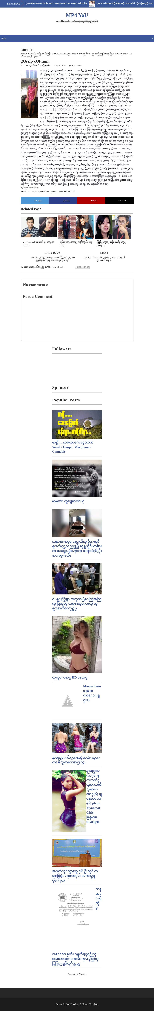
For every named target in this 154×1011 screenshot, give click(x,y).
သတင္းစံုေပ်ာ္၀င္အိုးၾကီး (37, 65)
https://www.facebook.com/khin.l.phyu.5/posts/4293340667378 (47, 192)
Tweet (38, 201)
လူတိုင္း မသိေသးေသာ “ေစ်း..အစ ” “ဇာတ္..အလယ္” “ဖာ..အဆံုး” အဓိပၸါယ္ (37, 3)
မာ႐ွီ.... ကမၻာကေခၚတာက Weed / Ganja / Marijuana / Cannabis (73, 447)
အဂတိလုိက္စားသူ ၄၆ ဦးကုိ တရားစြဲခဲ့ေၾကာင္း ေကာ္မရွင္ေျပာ (75, 875)
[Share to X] (82, 267)
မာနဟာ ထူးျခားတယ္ (68, 501)
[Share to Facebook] (85, 267)
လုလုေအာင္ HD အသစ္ (69, 677)
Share (66, 201)
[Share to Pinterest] (88, 267)
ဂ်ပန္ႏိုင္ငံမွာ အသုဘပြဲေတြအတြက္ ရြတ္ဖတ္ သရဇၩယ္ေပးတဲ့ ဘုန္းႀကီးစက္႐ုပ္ (76, 603)
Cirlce (123, 201)
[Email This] (76, 267)
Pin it (94, 201)
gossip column (75, 65)
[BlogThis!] (79, 267)
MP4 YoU (77, 15)
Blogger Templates (90, 1004)
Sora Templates (72, 1004)
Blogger (82, 974)
